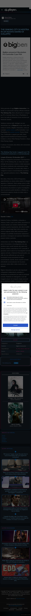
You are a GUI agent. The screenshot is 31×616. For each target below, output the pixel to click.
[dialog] (15, 308)
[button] (15, 306)
